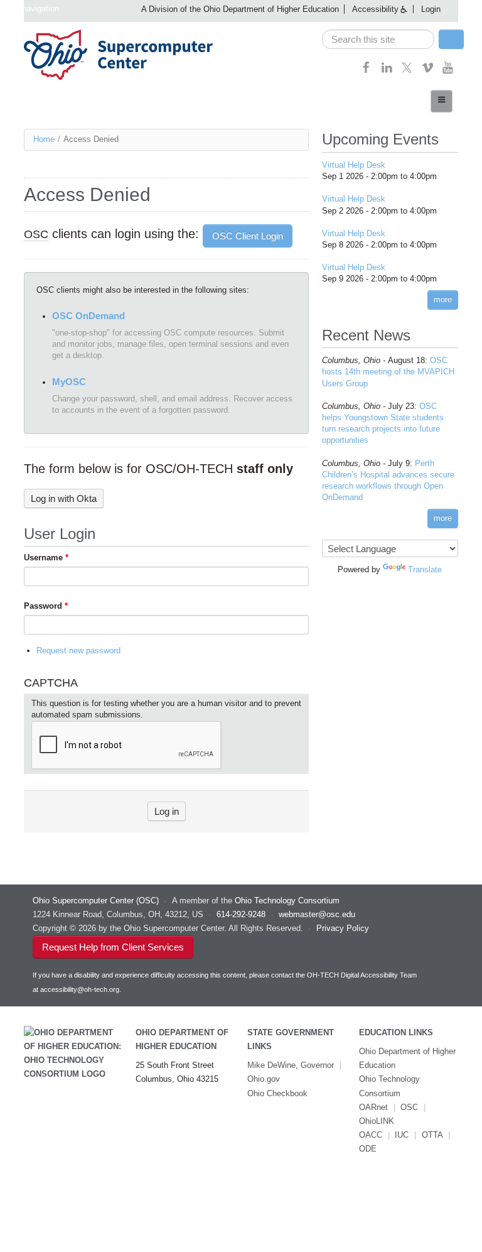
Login (431, 9)
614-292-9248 (241, 914)
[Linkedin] (387, 71)
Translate (425, 569)
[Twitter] (407, 71)
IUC (402, 1135)
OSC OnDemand (88, 315)
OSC (409, 1107)
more (443, 299)
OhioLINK (376, 1121)
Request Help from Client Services (113, 947)
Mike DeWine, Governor (290, 1065)
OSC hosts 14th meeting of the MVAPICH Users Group (388, 372)
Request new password (78, 650)
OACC (370, 1135)
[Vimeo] (427, 71)
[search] (378, 39)
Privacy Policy (342, 928)
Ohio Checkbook (277, 1093)
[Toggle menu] (442, 101)
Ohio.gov (263, 1079)
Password (46, 606)
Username (46, 557)
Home (44, 139)
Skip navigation (31, 8)
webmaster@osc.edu (317, 914)
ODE (368, 1148)
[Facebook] (366, 71)
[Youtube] (447, 71)
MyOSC (69, 381)
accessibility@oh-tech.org (79, 989)
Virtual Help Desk (353, 165)
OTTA (432, 1135)
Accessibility (375, 9)
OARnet (373, 1107)
